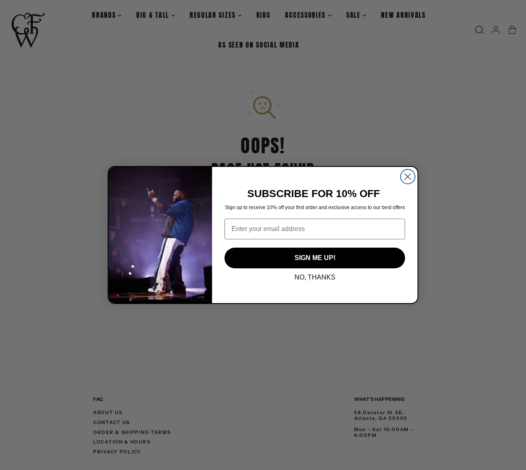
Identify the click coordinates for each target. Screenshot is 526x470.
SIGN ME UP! (314, 257)
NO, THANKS (314, 277)
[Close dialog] (408, 176)
